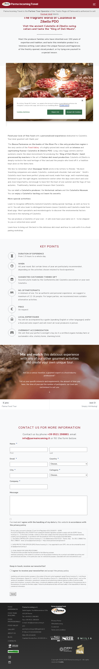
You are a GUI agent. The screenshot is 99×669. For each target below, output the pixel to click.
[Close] (82, 100)
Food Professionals (14, 620)
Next (95, 95)
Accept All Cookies (74, 112)
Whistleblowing (57, 624)
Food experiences (13, 608)
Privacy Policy (56, 621)
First (11, 453)
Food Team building (12, 614)
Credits (61, 662)
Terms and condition (58, 630)
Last (51, 453)
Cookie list (55, 627)
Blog (10, 637)
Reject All (55, 112)
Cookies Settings (23, 112)
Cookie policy (64, 105)
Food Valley (33, 147)
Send (13, 594)
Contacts (12, 641)
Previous (4, 95)
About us (12, 633)
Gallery (11, 629)
